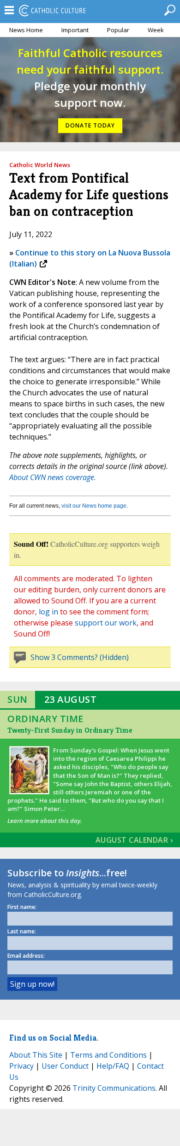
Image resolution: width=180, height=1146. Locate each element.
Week (156, 30)
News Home (26, 30)
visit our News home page (93, 506)
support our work (106, 623)
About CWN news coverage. (52, 477)
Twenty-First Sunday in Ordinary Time (69, 730)
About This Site (35, 1055)
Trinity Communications (114, 1088)
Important (75, 30)
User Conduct (65, 1066)
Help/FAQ (112, 1066)
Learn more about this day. (44, 820)
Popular (118, 30)
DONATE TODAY (90, 125)
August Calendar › (134, 840)
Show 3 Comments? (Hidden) (79, 657)
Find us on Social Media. (53, 1037)
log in (48, 612)
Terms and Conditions (108, 1055)
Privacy (21, 1066)
